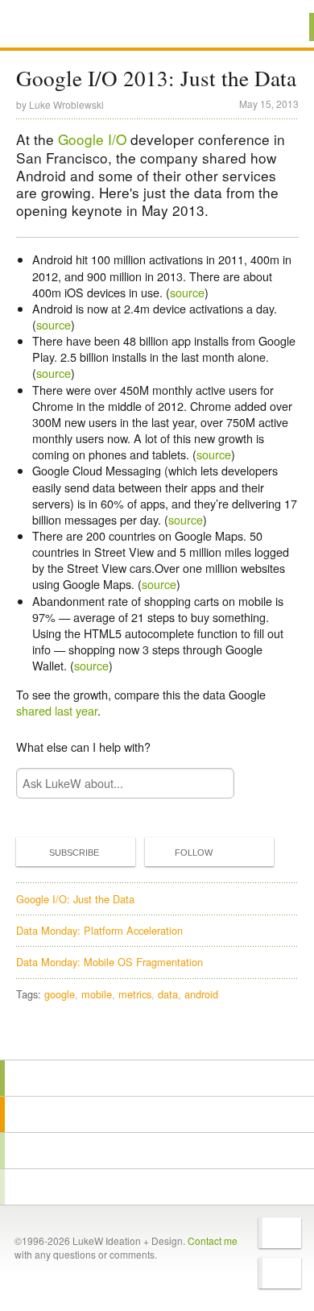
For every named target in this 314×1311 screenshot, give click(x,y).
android (201, 994)
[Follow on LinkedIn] (279, 1273)
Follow (194, 852)
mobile (96, 994)
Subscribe (74, 852)
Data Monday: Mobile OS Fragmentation (109, 961)
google (59, 994)
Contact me (213, 1240)
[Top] (157, 1036)
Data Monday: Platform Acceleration (99, 930)
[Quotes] (157, 1114)
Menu (281, 27)
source (187, 292)
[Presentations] (157, 1150)
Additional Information (71, 26)
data (168, 994)
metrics (134, 994)
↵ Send (211, 783)
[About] (157, 1078)
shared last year (56, 710)
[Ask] (157, 1187)
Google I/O (92, 139)
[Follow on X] (279, 1233)
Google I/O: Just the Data (75, 898)
